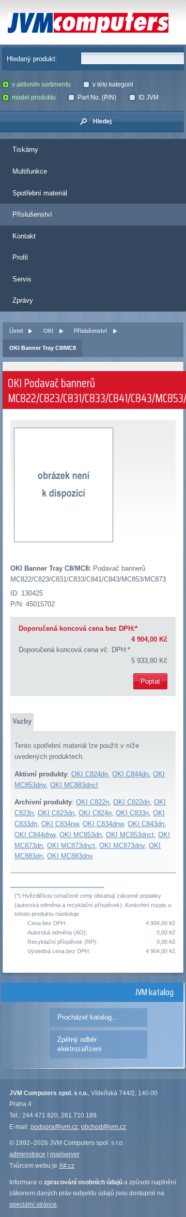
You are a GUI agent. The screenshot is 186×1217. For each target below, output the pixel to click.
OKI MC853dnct (130, 835)
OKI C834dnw (103, 824)
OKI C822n (92, 802)
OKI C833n (132, 813)
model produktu (34, 97)
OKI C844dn (130, 774)
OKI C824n (95, 813)
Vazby (22, 721)
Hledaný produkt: (32, 59)
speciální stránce (33, 1204)
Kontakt (24, 236)
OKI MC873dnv (122, 846)
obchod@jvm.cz (103, 1126)
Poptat (150, 681)
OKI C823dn (56, 813)
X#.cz (66, 1165)
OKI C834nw (60, 824)
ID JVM (148, 97)
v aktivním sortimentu (41, 84)
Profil (20, 257)
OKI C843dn (146, 824)
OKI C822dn (131, 802)
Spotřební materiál (39, 193)
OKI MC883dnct (74, 785)
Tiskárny (25, 149)
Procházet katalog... (87, 1017)
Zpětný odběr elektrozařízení (79, 1044)
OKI (48, 331)
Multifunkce (29, 171)
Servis (22, 279)
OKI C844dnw (34, 835)
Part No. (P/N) (97, 97)
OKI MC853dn (80, 835)
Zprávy (22, 300)
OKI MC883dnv (70, 856)
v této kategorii (112, 84)
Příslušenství (32, 214)
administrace (27, 1154)
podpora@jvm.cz (54, 1126)
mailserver (65, 1154)
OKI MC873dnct (71, 846)
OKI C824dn (89, 774)
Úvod (16, 331)
